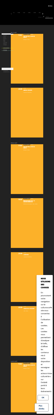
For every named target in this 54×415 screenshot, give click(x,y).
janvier (40, 12)
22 (33, 17)
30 (41, 17)
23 (34, 17)
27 (38, 17)
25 (36, 17)
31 (42, 17)
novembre (29, 12)
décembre (35, 12)
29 (40, 17)
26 (37, 17)
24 (35, 17)
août (14, 12)
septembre (19, 12)
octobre (24, 12)
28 (39, 17)
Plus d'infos (41, 407)
